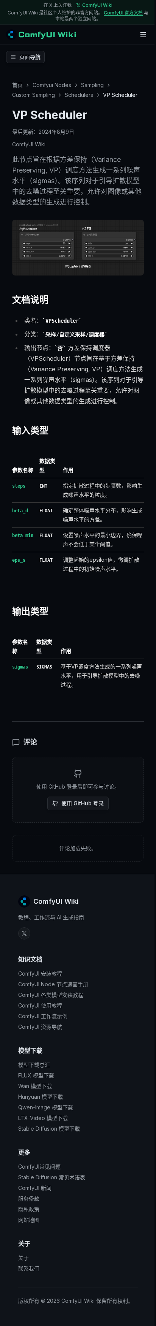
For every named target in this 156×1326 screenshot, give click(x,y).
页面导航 (30, 57)
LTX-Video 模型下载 (43, 1118)
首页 (17, 85)
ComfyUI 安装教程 (40, 973)
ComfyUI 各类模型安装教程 (50, 995)
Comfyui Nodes (52, 85)
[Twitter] (24, 933)
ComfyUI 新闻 (34, 1188)
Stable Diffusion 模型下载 (49, 1128)
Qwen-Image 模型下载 (45, 1107)
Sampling (92, 85)
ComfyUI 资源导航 (40, 1026)
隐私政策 (28, 1209)
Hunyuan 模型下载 (40, 1096)
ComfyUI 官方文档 (123, 13)
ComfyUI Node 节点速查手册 (53, 984)
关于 (23, 1258)
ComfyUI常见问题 (39, 1166)
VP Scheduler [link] (120, 95)
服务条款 (28, 1198)
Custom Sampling (33, 95)
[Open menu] (143, 34)
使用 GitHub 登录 (82, 803)
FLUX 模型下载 (36, 1075)
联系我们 (28, 1268)
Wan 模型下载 (35, 1086)
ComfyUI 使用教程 (40, 1005)
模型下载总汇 (34, 1064)
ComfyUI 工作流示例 (42, 1016)
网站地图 (28, 1220)
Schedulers (79, 95)
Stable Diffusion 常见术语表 (51, 1177)
